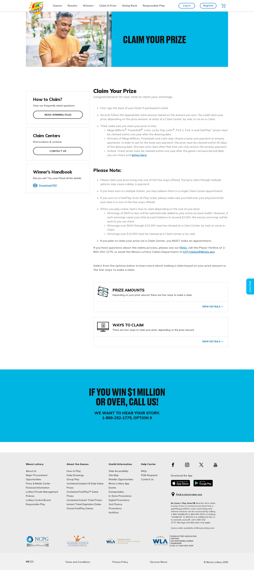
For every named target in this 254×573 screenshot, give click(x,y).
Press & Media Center (38, 483)
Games (57, 5)
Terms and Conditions (77, 561)
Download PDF (48, 185)
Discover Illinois (158, 561)
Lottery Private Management (42, 491)
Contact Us (147, 479)
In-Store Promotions (120, 495)
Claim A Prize (107, 5)
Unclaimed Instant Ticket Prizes (84, 500)
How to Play (74, 471)
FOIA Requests (149, 475)
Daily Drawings (75, 475)
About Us (31, 471)
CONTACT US (58, 151)
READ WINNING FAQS (58, 114)
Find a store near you (189, 494)
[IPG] (83, 546)
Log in (187, 5)
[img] (223, 6)
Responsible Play (154, 5)
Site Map (114, 475)
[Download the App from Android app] (203, 485)
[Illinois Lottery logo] (36, 13)
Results (72, 5)
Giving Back (129, 5)
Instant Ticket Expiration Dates (84, 504)
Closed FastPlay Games (80, 508)
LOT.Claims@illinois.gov (199, 251)
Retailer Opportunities (121, 479)
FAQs (183, 247)
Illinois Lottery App (119, 483)
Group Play (73, 479)
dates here (139, 155)
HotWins (114, 512)
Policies (30, 495)
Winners (88, 5)
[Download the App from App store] (180, 485)
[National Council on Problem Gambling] (43, 546)
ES (32, 561)
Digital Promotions (119, 500)
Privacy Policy (120, 561)
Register (208, 5)
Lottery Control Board (38, 500)
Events (112, 487)
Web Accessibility (118, 471)
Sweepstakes (116, 491)
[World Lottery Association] (128, 546)
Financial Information (37, 487)
